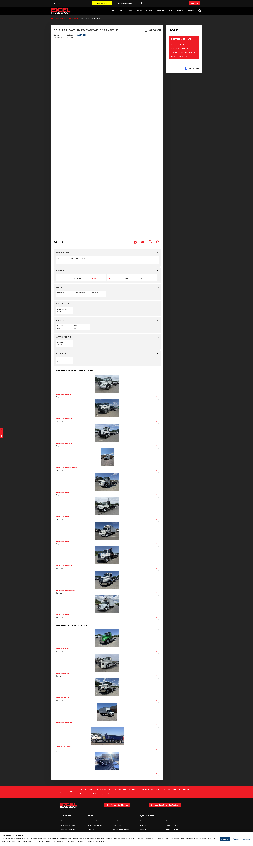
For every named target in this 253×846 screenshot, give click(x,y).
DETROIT (76, 295)
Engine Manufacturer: (79, 292)
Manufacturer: (78, 276)
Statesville (177, 789)
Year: (58, 276)
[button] (141, 3)
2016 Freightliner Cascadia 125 (66, 467)
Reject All (236, 839)
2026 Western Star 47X (63, 746)
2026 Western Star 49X (63, 771)
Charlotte (166, 789)
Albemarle (187, 789)
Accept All (224, 839)
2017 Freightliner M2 (63, 614)
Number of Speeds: (62, 309)
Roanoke (83, 789)
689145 (110, 278)
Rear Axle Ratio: (61, 326)
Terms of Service (172, 829)
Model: (93, 276)
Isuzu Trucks (117, 821)
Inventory (55, 18)
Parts (130, 11)
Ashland (132, 789)
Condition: (127, 276)
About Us (179, 11)
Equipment (160, 11)
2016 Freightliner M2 (63, 492)
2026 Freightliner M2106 (64, 722)
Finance (143, 829)
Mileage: (110, 276)
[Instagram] (58, 3)
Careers (169, 821)
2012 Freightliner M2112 (64, 394)
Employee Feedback (125, 3)
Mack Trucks (91, 829)
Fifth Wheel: (60, 342)
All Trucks (63, 18)
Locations (190, 11)
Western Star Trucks (94, 825)
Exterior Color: (61, 359)
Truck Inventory (66, 821)
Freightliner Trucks (93, 821)
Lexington (101, 794)
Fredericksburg (143, 789)
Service (139, 11)
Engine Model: (95, 292)
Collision (149, 11)
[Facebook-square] (51, 3)
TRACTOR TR (73, 18)
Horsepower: (60, 292)
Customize (246, 839)
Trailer (170, 11)
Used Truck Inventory (68, 829)
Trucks (121, 11)
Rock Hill (92, 794)
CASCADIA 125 (95, 278)
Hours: (143, 276)
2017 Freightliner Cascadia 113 (66, 590)
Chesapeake (156, 789)
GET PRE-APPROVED (184, 63)
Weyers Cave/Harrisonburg (99, 789)
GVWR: (76, 326)
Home (113, 11)
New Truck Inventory (68, 825)
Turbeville (111, 794)
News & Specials (172, 825)
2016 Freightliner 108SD (64, 418)
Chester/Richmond (119, 789)
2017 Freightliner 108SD (64, 565)
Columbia (83, 794)
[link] (135, 242)
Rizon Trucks (117, 825)
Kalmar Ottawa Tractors (121, 829)
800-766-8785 (154, 30)
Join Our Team (102, 3)
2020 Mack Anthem (62, 673)
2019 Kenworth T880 (62, 648)
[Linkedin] (55, 3)
